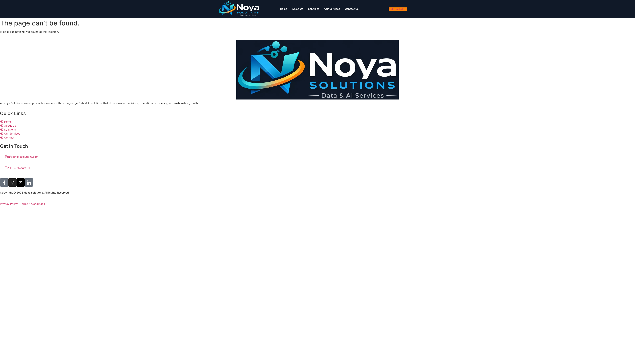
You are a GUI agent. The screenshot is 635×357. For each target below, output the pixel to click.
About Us (297, 8)
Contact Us (352, 8)
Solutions (313, 8)
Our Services (332, 8)
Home (283, 8)
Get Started (396, 9)
